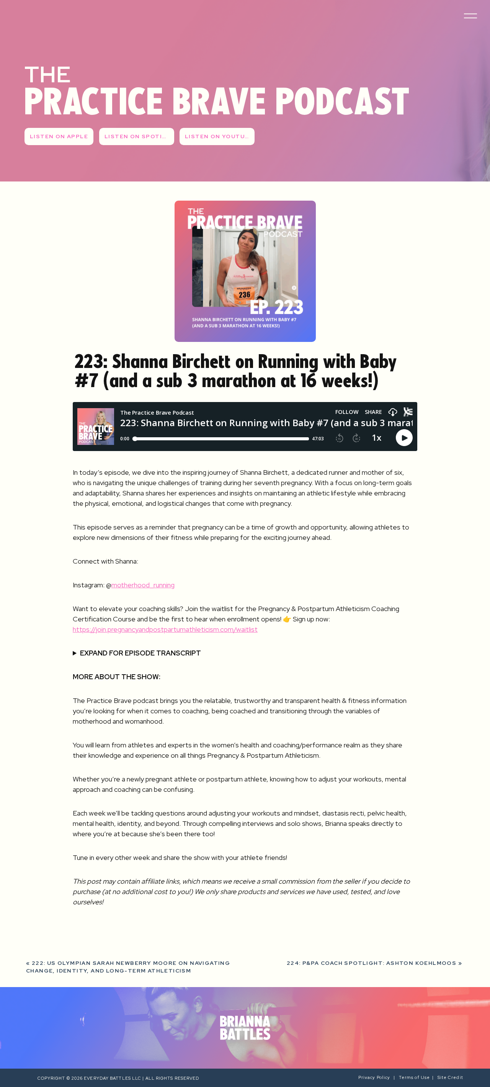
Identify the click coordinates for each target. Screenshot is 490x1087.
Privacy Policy (376, 1077)
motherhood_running (143, 584)
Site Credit (451, 1077)
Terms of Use (414, 1077)
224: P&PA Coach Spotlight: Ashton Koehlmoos (371, 963)
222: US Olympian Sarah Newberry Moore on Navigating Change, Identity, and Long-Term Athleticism (128, 967)
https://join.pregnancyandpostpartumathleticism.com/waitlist (165, 629)
